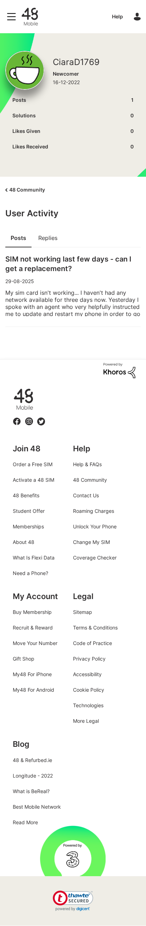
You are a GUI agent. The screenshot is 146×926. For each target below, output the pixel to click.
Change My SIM (91, 542)
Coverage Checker (95, 558)
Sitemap (82, 612)
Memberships (28, 526)
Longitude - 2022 (33, 776)
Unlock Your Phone (95, 526)
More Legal (86, 721)
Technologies (88, 705)
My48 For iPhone (32, 674)
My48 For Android (33, 690)
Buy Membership (32, 612)
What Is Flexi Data (34, 558)
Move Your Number (35, 643)
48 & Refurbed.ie (32, 760)
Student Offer (29, 511)
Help (117, 16)
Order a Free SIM (32, 464)
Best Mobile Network (37, 807)
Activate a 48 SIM (33, 480)
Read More (25, 822)
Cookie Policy (88, 690)
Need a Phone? (30, 573)
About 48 (23, 542)
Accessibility (87, 674)
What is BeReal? (31, 791)
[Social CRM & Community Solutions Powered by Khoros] (119, 370)
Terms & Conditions (95, 628)
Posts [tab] (18, 237)
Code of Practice (92, 643)
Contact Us (86, 495)
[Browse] (13, 16)
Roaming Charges (93, 511)
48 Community (30, 16)
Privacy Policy (89, 659)
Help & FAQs (87, 464)
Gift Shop (23, 659)
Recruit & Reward (33, 628)
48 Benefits (26, 495)
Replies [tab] (47, 237)
